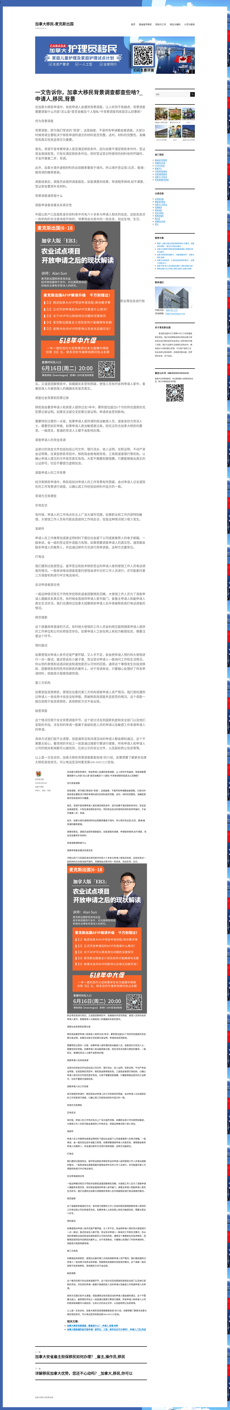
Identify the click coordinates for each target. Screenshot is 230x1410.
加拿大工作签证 (161, 177)
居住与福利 (175, 24)
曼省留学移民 (145, 24)
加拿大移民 (39, 786)
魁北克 (157, 218)
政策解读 (158, 207)
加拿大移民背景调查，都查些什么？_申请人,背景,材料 (92, 1325)
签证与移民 (159, 213)
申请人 (37, 790)
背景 (49, 790)
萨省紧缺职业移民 (162, 180)
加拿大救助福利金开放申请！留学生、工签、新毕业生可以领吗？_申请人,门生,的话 (106, 1329)
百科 (156, 224)
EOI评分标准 (160, 166)
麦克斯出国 (39, 779)
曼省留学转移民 (161, 160)
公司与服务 (189, 24)
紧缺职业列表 (160, 163)
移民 (44, 790)
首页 (133, 24)
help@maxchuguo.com (175, 313)
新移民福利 (159, 216)
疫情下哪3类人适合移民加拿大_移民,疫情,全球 (175, 266)
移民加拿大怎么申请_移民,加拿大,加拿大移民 (174, 268)
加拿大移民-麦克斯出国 (54, 24)
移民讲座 (158, 210)
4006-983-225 (172, 310)
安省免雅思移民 (161, 174)
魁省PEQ (158, 168)
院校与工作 (160, 24)
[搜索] (192, 94)
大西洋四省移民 (161, 171)
